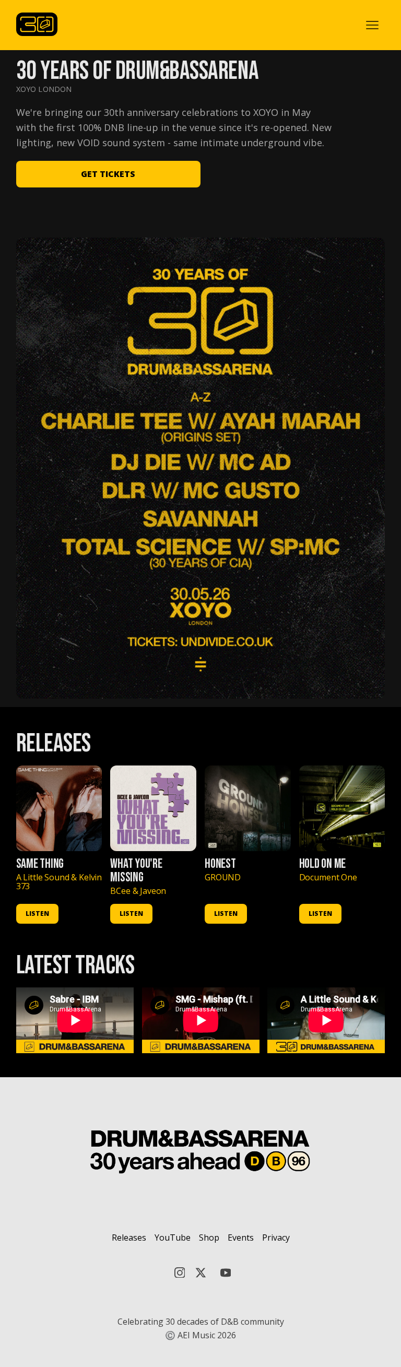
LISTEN (37, 913)
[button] (372, 25)
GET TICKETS (108, 174)
